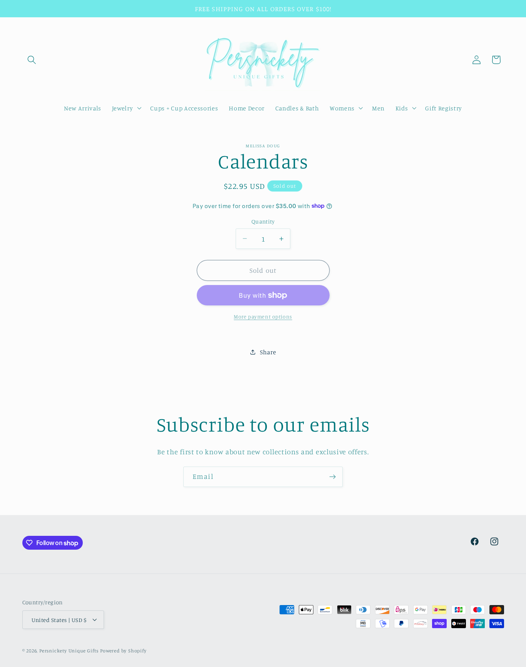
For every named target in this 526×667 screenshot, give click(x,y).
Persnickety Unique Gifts (69, 651)
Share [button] (268, 351)
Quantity (263, 221)
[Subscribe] (332, 477)
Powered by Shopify (123, 651)
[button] (32, 60)
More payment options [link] (263, 316)
